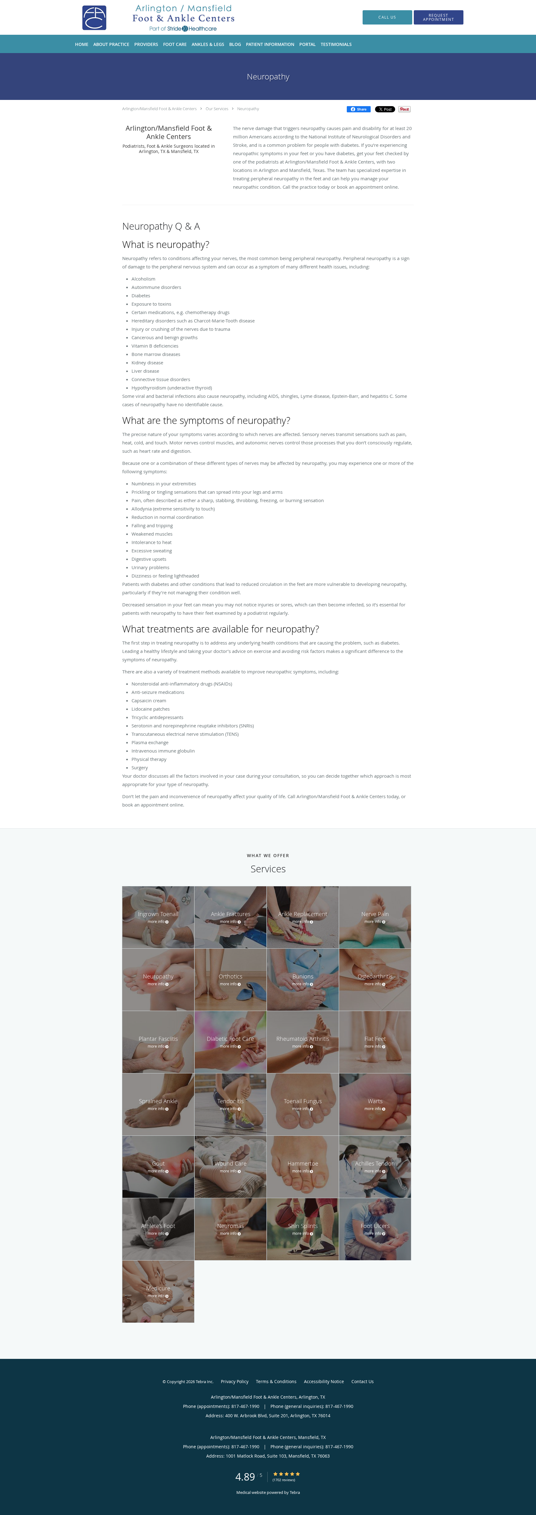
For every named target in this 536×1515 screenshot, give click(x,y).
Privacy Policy (234, 1381)
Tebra (295, 1492)
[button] (438, 17)
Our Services (217, 108)
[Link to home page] (152, 17)
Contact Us (362, 1381)
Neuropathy (248, 108)
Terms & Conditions (276, 1381)
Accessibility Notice (324, 1381)
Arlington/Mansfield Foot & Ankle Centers (159, 108)
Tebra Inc (204, 1381)
